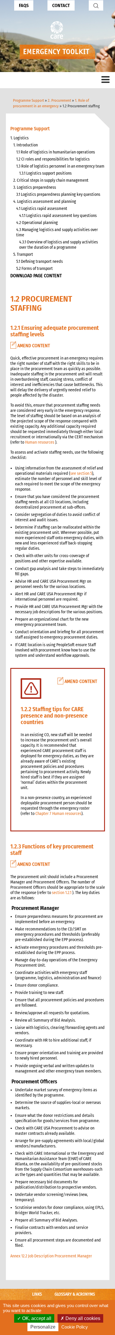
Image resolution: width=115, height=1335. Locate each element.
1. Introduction (25, 145)
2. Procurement (59, 100)
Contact (61, 5)
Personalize (42, 1326)
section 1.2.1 (61, 892)
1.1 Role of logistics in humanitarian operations (55, 152)
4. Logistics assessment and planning (44, 201)
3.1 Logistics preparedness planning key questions (58, 194)
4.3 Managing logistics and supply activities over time (57, 232)
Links (37, 1294)
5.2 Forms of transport (34, 268)
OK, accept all (36, 1318)
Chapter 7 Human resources (58, 813)
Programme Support (28, 100)
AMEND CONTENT (33, 345)
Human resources (39, 442)
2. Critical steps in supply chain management (50, 180)
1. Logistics (19, 138)
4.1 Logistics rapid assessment (41, 208)
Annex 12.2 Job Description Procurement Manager (51, 1256)
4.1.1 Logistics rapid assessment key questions (58, 215)
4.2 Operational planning (37, 222)
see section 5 (81, 473)
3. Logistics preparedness (34, 187)
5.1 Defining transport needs (39, 261)
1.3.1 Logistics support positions (45, 173)
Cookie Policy (74, 1326)
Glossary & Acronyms (75, 1294)
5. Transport (23, 254)
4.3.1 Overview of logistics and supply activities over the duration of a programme (58, 245)
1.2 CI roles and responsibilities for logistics (53, 159)
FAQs (24, 5)
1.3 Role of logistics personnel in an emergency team (60, 166)
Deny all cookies (82, 1318)
